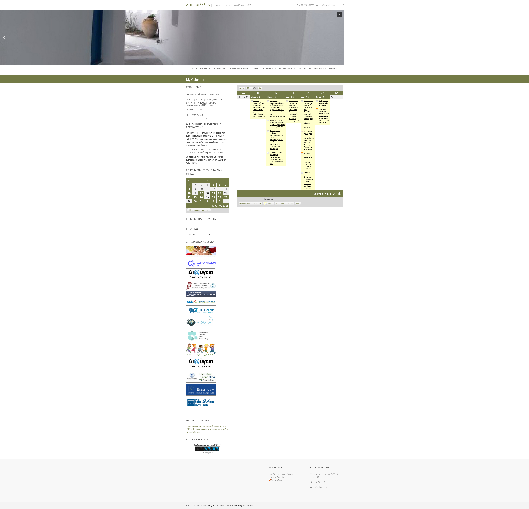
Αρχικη (194, 68)
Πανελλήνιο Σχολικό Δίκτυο (281, 474)
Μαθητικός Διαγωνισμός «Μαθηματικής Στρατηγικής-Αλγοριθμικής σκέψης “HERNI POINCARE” (324, 115)
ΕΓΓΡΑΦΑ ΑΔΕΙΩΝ (195, 115)
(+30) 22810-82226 (306, 5)
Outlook (290, 203)
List (243, 88)
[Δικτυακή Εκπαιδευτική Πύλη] (201, 308)
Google (283, 203)
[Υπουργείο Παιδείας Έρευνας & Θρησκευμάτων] (201, 283)
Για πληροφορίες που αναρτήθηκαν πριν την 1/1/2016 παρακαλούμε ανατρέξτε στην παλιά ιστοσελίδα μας (207, 429)
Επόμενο (256, 203)
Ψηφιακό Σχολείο (276, 477)
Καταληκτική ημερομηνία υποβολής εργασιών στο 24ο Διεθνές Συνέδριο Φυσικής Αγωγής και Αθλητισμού (309, 140)
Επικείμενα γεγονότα (201, 219)
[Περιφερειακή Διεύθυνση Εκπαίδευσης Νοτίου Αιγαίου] (201, 292)
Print (298, 203)
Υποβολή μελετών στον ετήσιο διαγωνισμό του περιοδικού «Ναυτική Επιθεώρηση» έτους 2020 (277, 158)
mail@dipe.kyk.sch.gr (327, 5)
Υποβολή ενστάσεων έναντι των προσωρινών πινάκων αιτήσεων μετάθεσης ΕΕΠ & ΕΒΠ (308, 161)
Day (260, 88)
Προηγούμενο (246, 203)
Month (249, 88)
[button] (4, 37)
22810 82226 (319, 482)
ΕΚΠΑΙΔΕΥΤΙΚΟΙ (269, 68)
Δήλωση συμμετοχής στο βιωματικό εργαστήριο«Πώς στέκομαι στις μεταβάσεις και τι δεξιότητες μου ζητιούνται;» (259, 108)
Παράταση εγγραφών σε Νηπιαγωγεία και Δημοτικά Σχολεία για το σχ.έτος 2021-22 (277, 124)
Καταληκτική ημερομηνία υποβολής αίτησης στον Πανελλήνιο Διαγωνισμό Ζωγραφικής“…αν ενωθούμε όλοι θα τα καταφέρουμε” (294, 111)
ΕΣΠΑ (298, 68)
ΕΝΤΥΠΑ (307, 68)
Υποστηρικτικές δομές (238, 68)
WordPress (248, 505)
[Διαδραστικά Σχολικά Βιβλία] (201, 330)
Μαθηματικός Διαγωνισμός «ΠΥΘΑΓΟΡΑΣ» (324, 103)
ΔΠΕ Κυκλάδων (198, 5)
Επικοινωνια (332, 68)
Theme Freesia (225, 505)
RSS (277, 203)
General (270, 203)
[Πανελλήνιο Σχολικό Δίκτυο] (201, 300)
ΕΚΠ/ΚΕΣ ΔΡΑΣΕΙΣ (286, 68)
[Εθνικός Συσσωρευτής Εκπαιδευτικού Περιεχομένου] (201, 317)
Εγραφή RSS (276, 480)
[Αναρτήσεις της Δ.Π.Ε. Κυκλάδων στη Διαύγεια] (200, 270)
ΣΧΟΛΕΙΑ (256, 68)
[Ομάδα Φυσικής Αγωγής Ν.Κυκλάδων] (201, 345)
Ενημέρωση (205, 68)
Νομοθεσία (319, 68)
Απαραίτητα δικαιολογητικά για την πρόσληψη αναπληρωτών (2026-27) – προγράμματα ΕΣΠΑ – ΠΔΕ (204, 95)
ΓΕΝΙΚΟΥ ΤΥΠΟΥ (195, 109)
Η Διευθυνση (219, 68)
